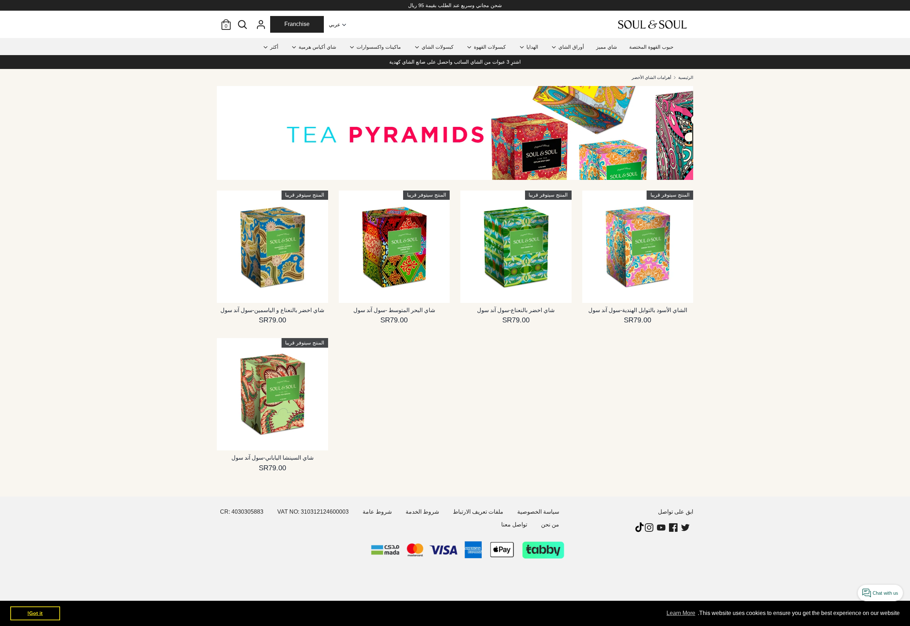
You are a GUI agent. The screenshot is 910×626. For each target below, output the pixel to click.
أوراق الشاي (570, 47)
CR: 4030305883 (241, 512)
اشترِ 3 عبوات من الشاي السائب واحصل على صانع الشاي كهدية (455, 62)
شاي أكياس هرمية (316, 47)
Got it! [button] (35, 613)
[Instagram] (650, 527)
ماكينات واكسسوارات (378, 47)
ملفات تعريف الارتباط (478, 512)
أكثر (273, 47)
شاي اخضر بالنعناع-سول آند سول (516, 310)
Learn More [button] (681, 613)
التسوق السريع (273, 291)
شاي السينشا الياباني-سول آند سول (272, 458)
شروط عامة (377, 512)
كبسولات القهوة (489, 47)
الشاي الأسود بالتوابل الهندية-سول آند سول (637, 310)
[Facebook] (674, 527)
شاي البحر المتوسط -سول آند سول (394, 310)
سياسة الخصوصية (538, 512)
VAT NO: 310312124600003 (313, 512)
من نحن (550, 524)
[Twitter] (686, 527)
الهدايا (531, 47)
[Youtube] (662, 527)
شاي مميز (606, 47)
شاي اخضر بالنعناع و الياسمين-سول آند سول (272, 310)
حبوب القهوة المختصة (651, 47)
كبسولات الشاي (437, 47)
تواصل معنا (514, 524)
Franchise (297, 24)
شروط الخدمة (422, 512)
